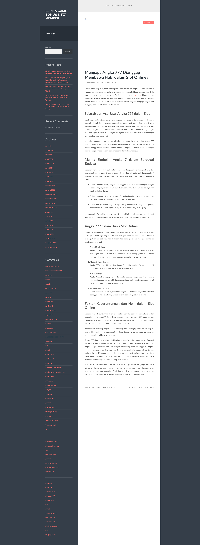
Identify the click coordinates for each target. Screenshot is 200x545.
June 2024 (49, 221)
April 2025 (49, 177)
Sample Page (50, 33)
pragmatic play (50, 454)
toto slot (48, 416)
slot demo (48, 483)
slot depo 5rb (49, 381)
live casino (49, 302)
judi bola (48, 297)
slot (46, 346)
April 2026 (49, 159)
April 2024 (49, 230)
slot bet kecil (49, 359)
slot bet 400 (49, 500)
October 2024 (50, 203)
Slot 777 (48, 450)
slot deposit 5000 (51, 442)
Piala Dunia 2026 (51, 319)
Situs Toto (48, 341)
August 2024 (49, 212)
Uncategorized (50, 425)
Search (48, 48)
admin (100, 82)
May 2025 (49, 172)
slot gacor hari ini (51, 513)
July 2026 (48, 146)
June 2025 (49, 168)
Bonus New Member (52, 266)
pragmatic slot (50, 517)
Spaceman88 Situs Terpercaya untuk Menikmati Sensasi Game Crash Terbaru (57, 98)
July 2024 (48, 216)
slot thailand (49, 398)
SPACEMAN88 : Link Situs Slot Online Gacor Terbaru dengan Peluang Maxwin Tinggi (58, 89)
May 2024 (49, 225)
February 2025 (50, 185)
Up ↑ (152, 388)
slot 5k (47, 350)
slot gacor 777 (50, 496)
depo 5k (48, 284)
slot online (48, 394)
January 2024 (50, 238)
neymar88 (48, 315)
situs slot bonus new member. (55, 337)
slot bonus (48, 363)
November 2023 (51, 247)
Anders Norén (142, 388)
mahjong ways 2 (50, 535)
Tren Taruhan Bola (51, 420)
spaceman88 (49, 407)
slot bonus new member (53, 368)
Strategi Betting (51, 412)
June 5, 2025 (90, 82)
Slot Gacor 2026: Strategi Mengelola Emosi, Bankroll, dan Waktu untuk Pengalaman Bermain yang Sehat (58, 80)
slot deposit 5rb (50, 385)
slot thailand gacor (51, 526)
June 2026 (49, 150)
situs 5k (48, 324)
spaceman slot (50, 472)
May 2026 (49, 155)
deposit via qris (50, 288)
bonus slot (48, 275)
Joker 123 (48, 293)
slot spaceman (50, 492)
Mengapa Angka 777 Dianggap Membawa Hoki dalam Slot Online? (116, 75)
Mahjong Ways (50, 310)
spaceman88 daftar (52, 467)
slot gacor (48, 390)
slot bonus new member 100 (55, 372)
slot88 (47, 509)
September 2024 (51, 208)
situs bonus (49, 328)
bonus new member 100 (53, 271)
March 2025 (49, 181)
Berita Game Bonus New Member (56, 14)
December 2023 (51, 243)
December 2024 (51, 194)
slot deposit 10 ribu (52, 446)
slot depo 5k (49, 376)
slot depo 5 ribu (50, 522)
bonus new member (52, 463)
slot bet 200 (49, 354)
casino (47, 279)
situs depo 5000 (50, 332)
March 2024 (49, 234)
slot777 (48, 403)
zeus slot (48, 429)
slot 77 (47, 530)
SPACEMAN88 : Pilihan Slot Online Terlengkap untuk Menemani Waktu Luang (57, 106)
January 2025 (50, 190)
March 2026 (49, 163)
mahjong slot (49, 306)
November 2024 (51, 199)
